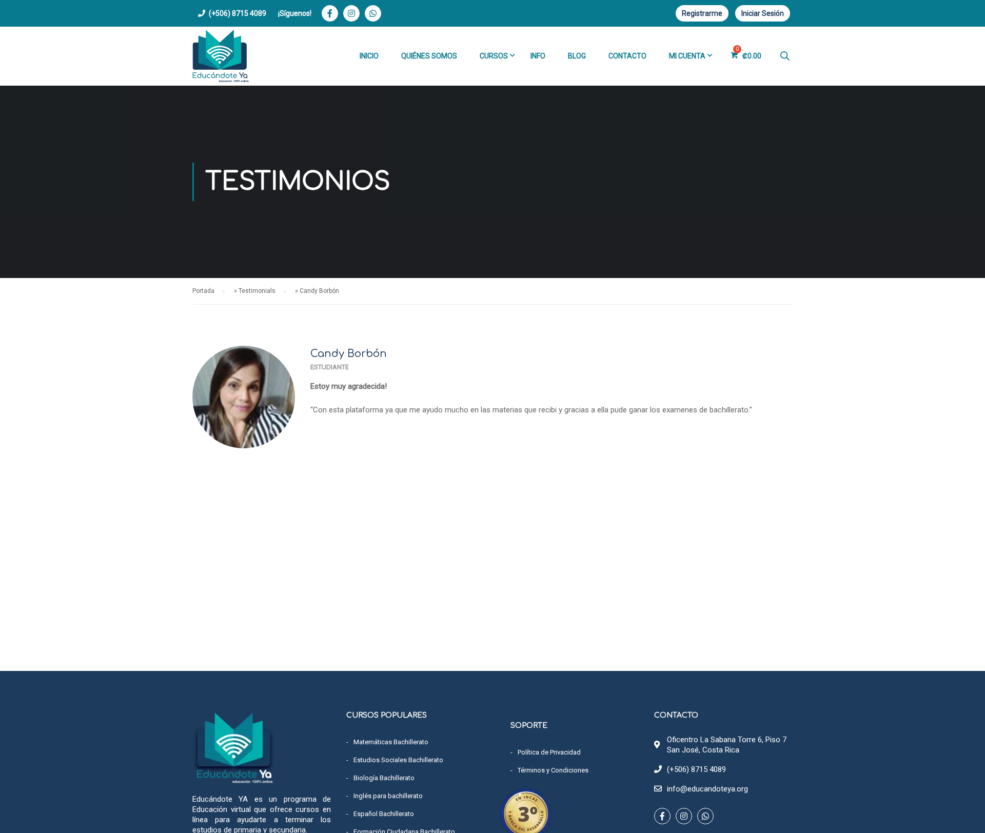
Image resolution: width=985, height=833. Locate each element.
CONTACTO (627, 56)
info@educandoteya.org (707, 789)
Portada (203, 290)
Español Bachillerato (383, 814)
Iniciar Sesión (762, 13)
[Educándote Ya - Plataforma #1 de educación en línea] (220, 56)
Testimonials (257, 290)
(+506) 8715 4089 (237, 13)
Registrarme (702, 13)
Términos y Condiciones (553, 770)
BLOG (577, 56)
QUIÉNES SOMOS (429, 56)
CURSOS (494, 56)
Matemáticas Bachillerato (390, 742)
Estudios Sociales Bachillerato (398, 760)
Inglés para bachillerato (388, 796)
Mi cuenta (687, 56)
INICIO (369, 56)
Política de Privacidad (549, 752)
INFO (537, 56)
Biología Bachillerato (384, 778)
